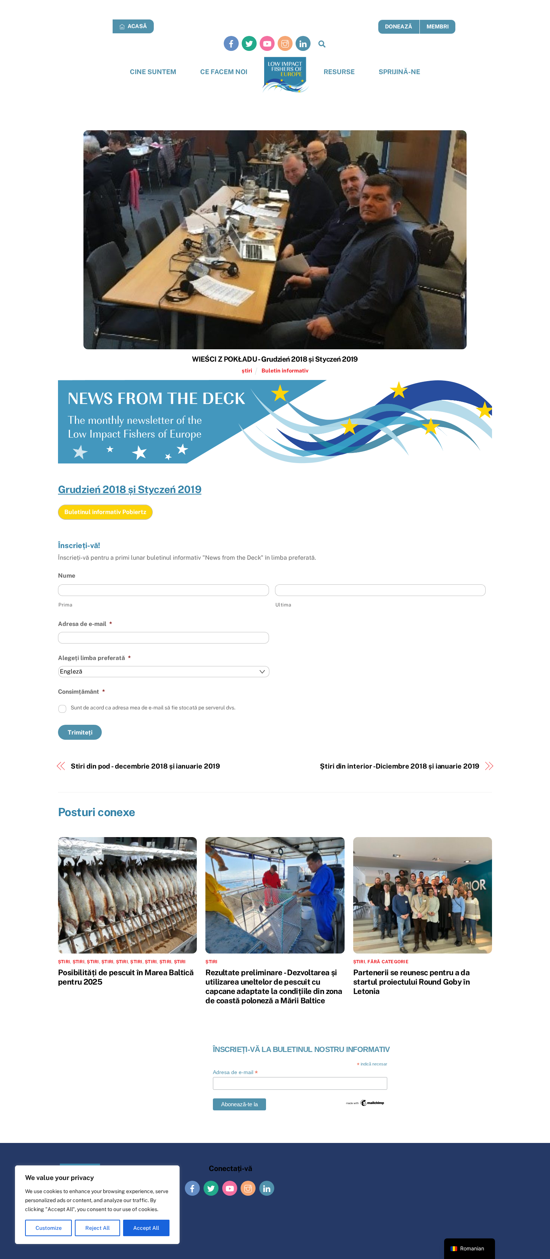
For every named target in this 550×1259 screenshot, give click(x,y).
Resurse (339, 72)
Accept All (146, 1228)
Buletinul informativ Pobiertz (105, 512)
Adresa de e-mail (85, 623)
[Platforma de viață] (285, 75)
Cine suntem (153, 72)
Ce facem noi (223, 72)
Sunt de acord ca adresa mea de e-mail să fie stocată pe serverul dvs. (153, 708)
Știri (165, 961)
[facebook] (231, 43)
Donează (398, 26)
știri (247, 370)
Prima (65, 605)
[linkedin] (303, 43)
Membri (438, 26)
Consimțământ (81, 691)
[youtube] (267, 43)
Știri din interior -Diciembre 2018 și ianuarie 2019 (399, 766)
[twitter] (249, 43)
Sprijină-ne (399, 72)
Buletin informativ (285, 370)
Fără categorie (387, 961)
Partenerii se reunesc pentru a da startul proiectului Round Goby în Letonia (411, 982)
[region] (97, 1204)
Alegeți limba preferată (94, 658)
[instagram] (285, 43)
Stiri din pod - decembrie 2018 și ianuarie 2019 (145, 766)
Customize (49, 1228)
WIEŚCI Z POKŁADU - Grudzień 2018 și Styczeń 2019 (275, 359)
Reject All (97, 1228)
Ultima (283, 605)
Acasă (136, 26)
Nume (66, 575)
